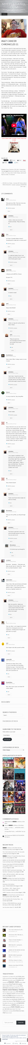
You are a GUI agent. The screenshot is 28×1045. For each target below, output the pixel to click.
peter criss (7, 1003)
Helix (4, 991)
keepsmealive (9, 579)
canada (14, 980)
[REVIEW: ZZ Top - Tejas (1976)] (19, 774)
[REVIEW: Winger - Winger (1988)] (8, 808)
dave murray (6, 984)
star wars (7, 1009)
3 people (13, 280)
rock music (15, 1007)
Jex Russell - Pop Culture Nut (16, 961)
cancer (21, 171)
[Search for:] (25, 14)
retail (17, 1005)
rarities (13, 1005)
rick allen (20, 1005)
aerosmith (7, 978)
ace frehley (18, 976)
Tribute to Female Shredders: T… (16, 939)
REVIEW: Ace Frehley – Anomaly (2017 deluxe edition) (13, 183)
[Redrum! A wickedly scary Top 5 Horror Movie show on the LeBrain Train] (8, 797)
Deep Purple (12, 984)
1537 (7, 643)
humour (7, 991)
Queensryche (8, 1005)
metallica (4, 999)
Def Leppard (19, 984)
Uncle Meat (16, 1010)
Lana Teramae (8, 835)
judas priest (5, 995)
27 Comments (12, 174)
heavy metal (10, 172)
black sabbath (18, 978)
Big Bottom (16, 171)
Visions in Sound (9, 1012)
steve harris (12, 1009)
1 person (13, 243)
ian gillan (10, 991)
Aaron (11, 976)
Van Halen (21, 1010)
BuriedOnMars (9, 682)
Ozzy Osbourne (9, 1001)
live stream (18, 995)
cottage (23, 982)
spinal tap (22, 172)
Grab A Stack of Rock (13, 987)
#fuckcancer (11, 171)
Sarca (7, 198)
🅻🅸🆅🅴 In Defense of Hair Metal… (16, 825)
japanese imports (11, 993)
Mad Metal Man (11, 997)
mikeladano (10, 215)
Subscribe (21, 1022)
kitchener (14, 995)
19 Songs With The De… (10, 831)
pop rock (15, 1003)
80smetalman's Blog (14, 941)
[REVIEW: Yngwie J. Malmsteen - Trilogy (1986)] (19, 762)
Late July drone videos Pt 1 (9, 907)
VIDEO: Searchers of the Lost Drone (11, 892)
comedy (20, 982)
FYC (6, 172)
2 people (13, 208)
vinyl (4, 1012)
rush (21, 1007)
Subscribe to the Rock (12, 729)
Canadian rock (20, 980)
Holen (6, 825)
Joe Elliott (23, 993)
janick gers (5, 993)
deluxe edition (6, 986)
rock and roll (8, 1007)
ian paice (14, 991)
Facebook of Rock (10, 721)
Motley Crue (8, 999)
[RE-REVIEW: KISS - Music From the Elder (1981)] (19, 785)
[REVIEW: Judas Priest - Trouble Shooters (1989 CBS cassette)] (19, 808)
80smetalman (9, 510)
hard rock (7, 989)
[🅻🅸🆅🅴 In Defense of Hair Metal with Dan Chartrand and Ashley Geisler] (8, 762)
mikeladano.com (13, 931)
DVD (11, 986)
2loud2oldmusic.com (6, 976)
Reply (9, 211)
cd (7, 982)
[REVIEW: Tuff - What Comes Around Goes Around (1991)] (19, 797)
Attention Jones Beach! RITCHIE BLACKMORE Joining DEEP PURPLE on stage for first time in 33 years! (13, 866)
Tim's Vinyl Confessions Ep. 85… (16, 929)
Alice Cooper (12, 978)
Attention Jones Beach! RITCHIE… (16, 965)
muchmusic (15, 999)
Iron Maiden (20, 991)
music (20, 999)
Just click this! (7, 739)
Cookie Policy (5, 1039)
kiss (10, 995)
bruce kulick (10, 980)
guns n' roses (21, 987)
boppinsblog (8, 269)
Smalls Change (16, 172)
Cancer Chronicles (10, 169)
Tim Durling (10, 1010)
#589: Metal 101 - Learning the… (16, 944)
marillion (17, 997)
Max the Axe (21, 997)
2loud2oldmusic (9, 355)
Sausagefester (23, 72)
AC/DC (14, 976)
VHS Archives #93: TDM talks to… (16, 934)
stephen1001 (9, 659)
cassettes (4, 982)
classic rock (13, 982)
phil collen (11, 1003)
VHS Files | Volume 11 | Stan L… (16, 960)
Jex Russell (18, 993)
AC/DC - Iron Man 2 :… (10, 827)
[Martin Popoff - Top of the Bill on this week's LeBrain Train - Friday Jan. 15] (8, 785)
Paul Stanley (16, 1001)
